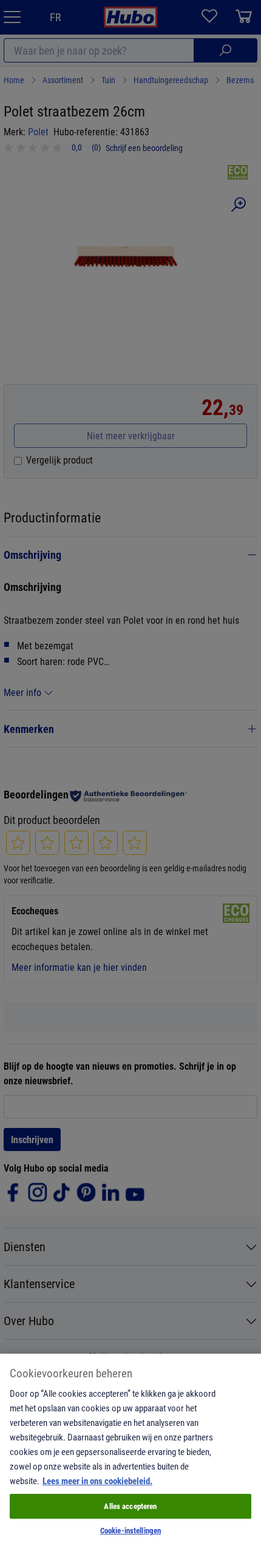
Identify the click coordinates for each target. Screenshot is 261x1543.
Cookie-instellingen (130, 1530)
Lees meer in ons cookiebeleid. (97, 1480)
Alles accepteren (130, 1506)
